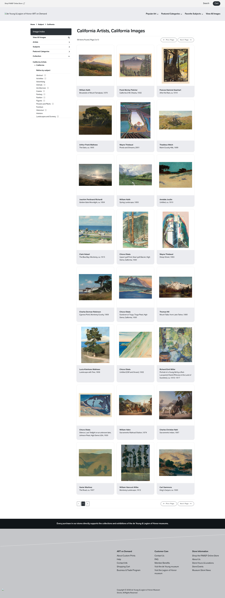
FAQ (156, 559)
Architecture (41, 88)
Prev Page (170, 40)
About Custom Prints (126, 556)
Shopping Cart (123, 567)
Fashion (39, 98)
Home (32, 24)
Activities (39, 79)
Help (119, 559)
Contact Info (122, 563)
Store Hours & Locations (203, 563)
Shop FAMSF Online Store (13, 3)
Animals (39, 85)
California (40, 65)
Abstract (39, 75)
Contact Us (159, 556)
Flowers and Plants (43, 104)
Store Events (197, 567)
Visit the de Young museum (167, 567)
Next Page (184, 40)
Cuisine (39, 91)
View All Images (213, 14)
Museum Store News (201, 570)
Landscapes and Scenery (46, 117)
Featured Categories (41, 52)
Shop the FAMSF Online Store (205, 556)
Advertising (40, 82)
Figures (39, 101)
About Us (196, 559)
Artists (35, 42)
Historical (40, 110)
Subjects (36, 47)
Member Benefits (162, 563)
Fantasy (39, 94)
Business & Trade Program (128, 570)
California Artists (39, 62)
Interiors (39, 113)
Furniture (39, 107)
